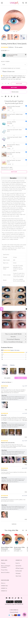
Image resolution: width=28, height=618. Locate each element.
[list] (14, 21)
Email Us (18, 563)
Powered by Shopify (14, 612)
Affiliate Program (19, 568)
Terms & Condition (5, 572)
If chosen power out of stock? (10, 68)
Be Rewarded (19, 571)
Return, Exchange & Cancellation (5, 566)
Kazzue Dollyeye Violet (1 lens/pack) (7, 548)
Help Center (18, 576)
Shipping (3, 563)
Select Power (5, 61)
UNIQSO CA (4, 588)
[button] (14, 178)
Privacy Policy (4, 570)
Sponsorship (18, 565)
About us (3, 583)
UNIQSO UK (15, 610)
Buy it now (14, 87)
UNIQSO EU (4, 591)
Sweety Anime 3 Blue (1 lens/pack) (19, 548)
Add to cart (19, 83)
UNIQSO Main (4, 585)
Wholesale (18, 573)
